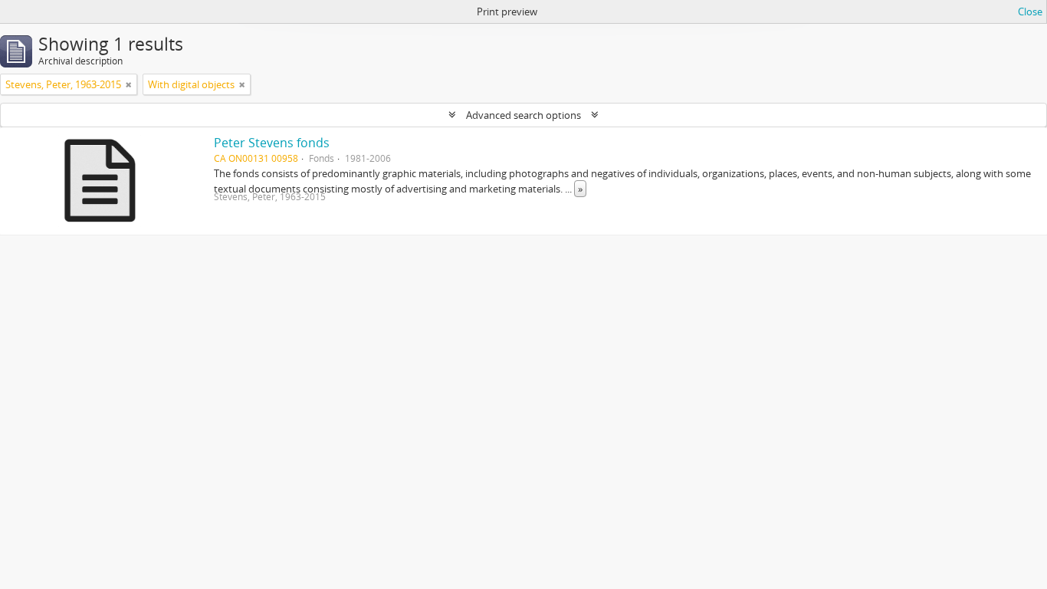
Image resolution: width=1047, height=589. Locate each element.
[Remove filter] (129, 84)
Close (1030, 11)
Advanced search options (523, 115)
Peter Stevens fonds (272, 142)
